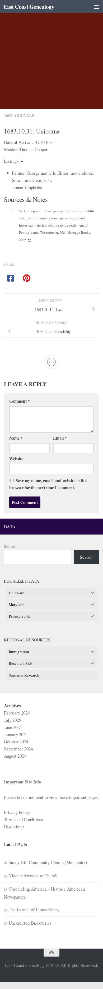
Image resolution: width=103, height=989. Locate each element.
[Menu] (96, 6)
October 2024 (16, 741)
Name (16, 438)
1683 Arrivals (19, 115)
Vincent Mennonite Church (33, 876)
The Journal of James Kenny (34, 910)
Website (16, 459)
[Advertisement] (51, 54)
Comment (19, 401)
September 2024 (18, 749)
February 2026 (17, 713)
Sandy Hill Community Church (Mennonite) (48, 862)
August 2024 (15, 756)
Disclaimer (14, 827)
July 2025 (12, 720)
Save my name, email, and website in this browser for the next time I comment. (48, 484)
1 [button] (22, 160)
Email (60, 438)
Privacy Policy (17, 812)
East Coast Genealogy (28, 6)
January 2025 (15, 734)
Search (10, 546)
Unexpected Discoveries (30, 923)
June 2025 (13, 727)
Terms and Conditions (23, 819)
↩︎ (29, 239)
